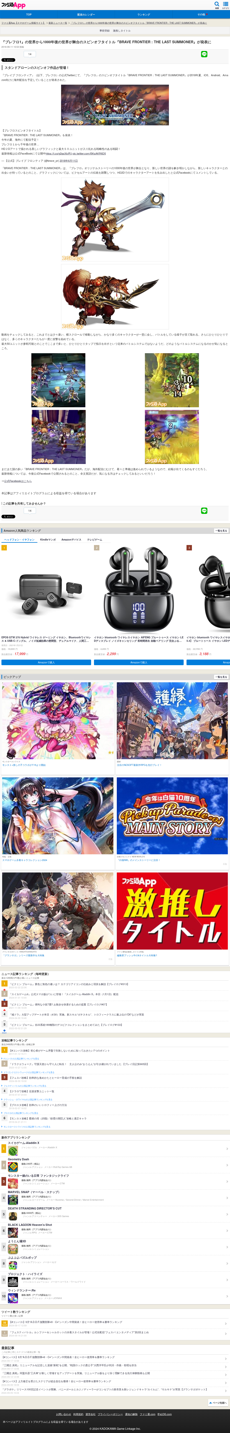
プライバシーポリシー (110, 1414)
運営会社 (91, 1414)
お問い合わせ (63, 1414)
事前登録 (105, 30)
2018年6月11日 (69, 160)
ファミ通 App (13, 5)
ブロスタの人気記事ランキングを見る (21, 1113)
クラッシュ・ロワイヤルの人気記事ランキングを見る (28, 1100)
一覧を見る (221, 530)
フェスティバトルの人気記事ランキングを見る (25, 1086)
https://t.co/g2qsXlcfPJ (59, 153)
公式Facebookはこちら (18, 481)
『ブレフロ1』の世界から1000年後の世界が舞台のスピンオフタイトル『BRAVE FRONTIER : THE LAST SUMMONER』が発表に (138, 22)
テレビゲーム (94, 539)
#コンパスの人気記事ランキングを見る (21, 1059)
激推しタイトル (122, 30)
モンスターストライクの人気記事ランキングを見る (27, 1127)
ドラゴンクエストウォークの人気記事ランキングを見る (29, 1072)
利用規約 (78, 1414)
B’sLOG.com (165, 1414)
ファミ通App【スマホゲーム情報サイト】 (23, 22)
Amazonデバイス (71, 539)
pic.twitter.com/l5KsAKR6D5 (89, 153)
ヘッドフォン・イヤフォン (19, 539)
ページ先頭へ (220, 1402)
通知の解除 (131, 1414)
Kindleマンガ (48, 539)
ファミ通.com (147, 1414)
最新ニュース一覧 (58, 22)
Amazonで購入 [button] (46, 662)
